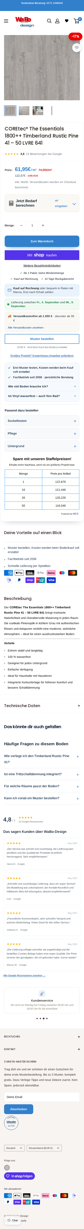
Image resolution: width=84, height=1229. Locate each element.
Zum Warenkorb (42, 241)
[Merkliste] (66, 21)
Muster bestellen (42, 339)
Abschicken (18, 1109)
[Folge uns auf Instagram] (7, 1168)
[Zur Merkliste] (76, 47)
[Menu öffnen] (6, 21)
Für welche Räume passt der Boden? (31, 786)
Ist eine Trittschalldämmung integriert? (33, 774)
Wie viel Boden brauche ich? (28, 386)
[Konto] (57, 21)
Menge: (9, 225)
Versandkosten (39, 182)
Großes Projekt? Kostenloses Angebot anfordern (42, 355)
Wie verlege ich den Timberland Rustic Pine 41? (36, 759)
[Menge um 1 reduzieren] (21, 225)
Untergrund (16, 446)
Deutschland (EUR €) (41, 1148)
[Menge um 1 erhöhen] (43, 225)
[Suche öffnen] (49, 21)
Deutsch (10, 1148)
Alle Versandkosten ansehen (25, 327)
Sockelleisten (17, 420)
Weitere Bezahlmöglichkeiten (42, 265)
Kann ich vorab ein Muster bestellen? (31, 798)
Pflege (12, 433)
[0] (76, 21)
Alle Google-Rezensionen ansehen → (24, 975)
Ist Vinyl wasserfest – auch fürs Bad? (34, 396)
